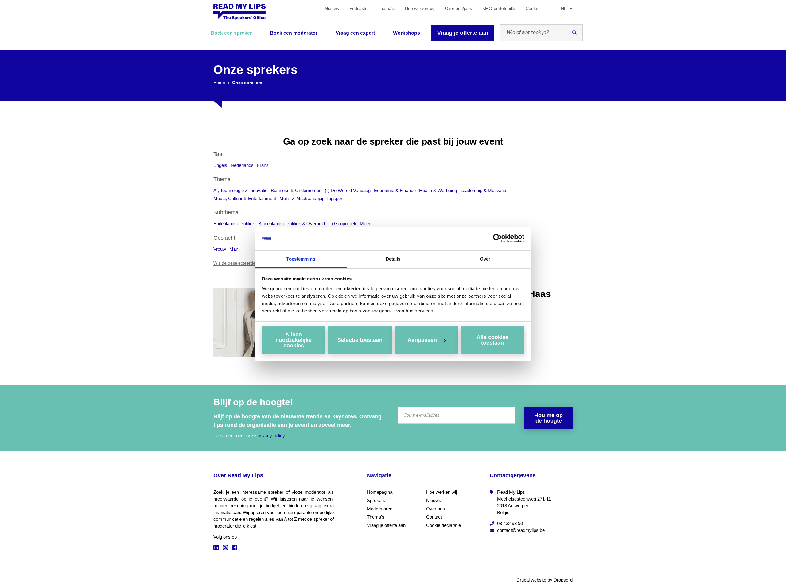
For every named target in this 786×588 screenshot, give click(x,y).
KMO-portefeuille (498, 8)
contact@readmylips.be (521, 530)
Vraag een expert (355, 33)
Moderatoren (379, 508)
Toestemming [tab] (300, 258)
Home (219, 82)
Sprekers (376, 500)
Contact (533, 8)
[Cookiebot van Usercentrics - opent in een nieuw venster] (497, 238)
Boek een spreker (231, 33)
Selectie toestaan (360, 340)
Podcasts (358, 8)
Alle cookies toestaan (493, 340)
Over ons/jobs (458, 8)
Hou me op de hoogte (548, 418)
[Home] (239, 12)
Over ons (435, 508)
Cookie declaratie (443, 525)
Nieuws (332, 8)
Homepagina (379, 492)
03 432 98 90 (510, 523)
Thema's (386, 8)
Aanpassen (422, 340)
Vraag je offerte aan (462, 33)
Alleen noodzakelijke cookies (293, 340)
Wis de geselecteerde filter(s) (241, 263)
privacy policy (271, 435)
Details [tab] (393, 258)
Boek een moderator (293, 33)
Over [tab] (485, 258)
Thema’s (375, 517)
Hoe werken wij (419, 8)
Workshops (406, 33)
